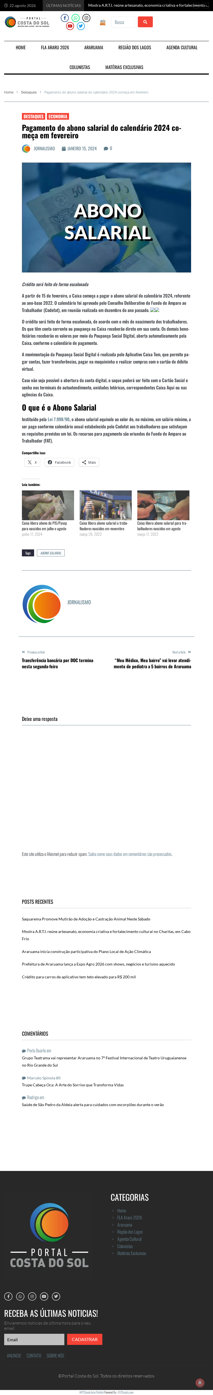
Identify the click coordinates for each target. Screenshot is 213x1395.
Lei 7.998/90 (59, 419)
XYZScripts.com (126, 1392)
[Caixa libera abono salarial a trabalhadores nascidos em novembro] (106, 505)
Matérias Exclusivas (131, 1253)
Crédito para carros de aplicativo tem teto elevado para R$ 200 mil (79, 976)
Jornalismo (44, 148)
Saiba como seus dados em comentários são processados (130, 854)
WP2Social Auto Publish (91, 1392)
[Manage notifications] (200, 1382)
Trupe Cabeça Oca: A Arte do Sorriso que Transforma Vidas (73, 1084)
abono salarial (50, 553)
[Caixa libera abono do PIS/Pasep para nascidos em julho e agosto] (48, 505)
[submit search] (145, 21)
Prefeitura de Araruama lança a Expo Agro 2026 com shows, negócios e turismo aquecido (98, 964)
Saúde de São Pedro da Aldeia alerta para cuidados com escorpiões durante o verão (93, 1104)
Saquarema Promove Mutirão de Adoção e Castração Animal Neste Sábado (86, 919)
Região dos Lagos (130, 1231)
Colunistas (125, 1246)
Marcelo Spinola (41, 1077)
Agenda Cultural (129, 1239)
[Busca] (123, 22)
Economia (58, 116)
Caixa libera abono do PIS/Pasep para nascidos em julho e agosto (44, 525)
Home (8, 92)
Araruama (124, 1224)
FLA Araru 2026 (129, 1217)
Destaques (29, 92)
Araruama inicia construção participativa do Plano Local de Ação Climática (86, 951)
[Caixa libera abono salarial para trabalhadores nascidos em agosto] (163, 505)
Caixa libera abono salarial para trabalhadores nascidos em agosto (162, 525)
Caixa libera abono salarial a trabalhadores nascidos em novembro (104, 525)
